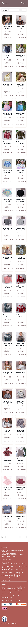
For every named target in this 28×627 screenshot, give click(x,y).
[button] (25, 3)
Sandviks (3, 587)
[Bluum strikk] (7, 34)
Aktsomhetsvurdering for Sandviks (11, 600)
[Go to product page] (7, 20)
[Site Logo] (5, 3)
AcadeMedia (17, 593)
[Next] (25, 537)
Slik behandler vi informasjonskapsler (11, 569)
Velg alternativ (8, 37)
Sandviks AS (14, 623)
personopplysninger (6, 597)
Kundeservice (6, 580)
